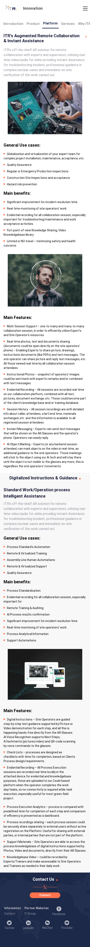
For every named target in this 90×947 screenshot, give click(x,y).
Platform (50, 23)
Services (68, 24)
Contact (45, 895)
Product (33, 24)
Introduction (13, 24)
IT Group (30, 913)
